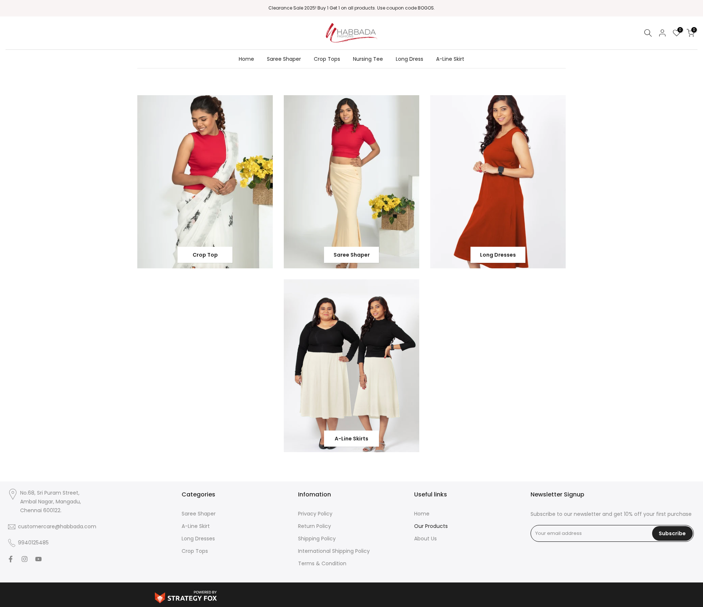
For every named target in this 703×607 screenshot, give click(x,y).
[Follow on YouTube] (38, 559)
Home (246, 59)
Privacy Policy (315, 513)
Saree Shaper (284, 59)
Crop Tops (327, 59)
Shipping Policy (317, 538)
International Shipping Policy (334, 551)
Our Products (431, 526)
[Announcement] (351, 8)
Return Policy (314, 526)
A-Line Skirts (351, 438)
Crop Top (205, 254)
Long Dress (409, 59)
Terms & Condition (322, 563)
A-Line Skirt (450, 59)
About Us (425, 538)
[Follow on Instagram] (24, 559)
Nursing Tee (368, 59)
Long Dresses (498, 254)
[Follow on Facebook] (10, 559)
